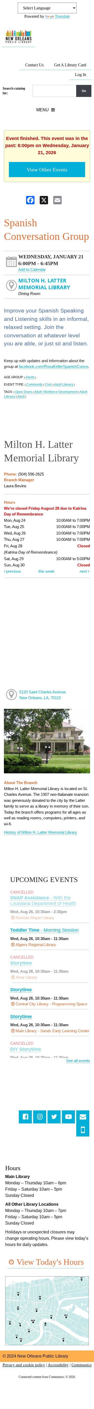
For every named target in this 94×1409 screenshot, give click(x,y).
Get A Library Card (70, 65)
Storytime (21, 963)
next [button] (84, 571)
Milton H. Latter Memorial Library (44, 284)
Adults (30, 377)
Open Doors (23, 392)
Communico (82, 1365)
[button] (45, 110)
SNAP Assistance (43, 900)
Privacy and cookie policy (24, 1365)
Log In (80, 74)
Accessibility (58, 1365)
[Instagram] (39, 1116)
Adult (21, 396)
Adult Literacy (63, 384)
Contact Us (34, 65)
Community (34, 384)
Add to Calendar (32, 269)
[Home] (19, 37)
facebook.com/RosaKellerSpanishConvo (53, 366)
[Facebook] (25, 1116)
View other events (47, 169)
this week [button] (46, 571)
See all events (78, 1060)
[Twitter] (54, 1116)
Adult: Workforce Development (56, 392)
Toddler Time (44, 930)
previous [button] (13, 571)
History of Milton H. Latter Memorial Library (40, 832)
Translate (62, 16)
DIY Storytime (25, 1049)
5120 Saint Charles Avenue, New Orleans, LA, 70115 (43, 695)
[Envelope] (82, 1116)
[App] (82, 1130)
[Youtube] (68, 1116)
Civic (48, 384)
